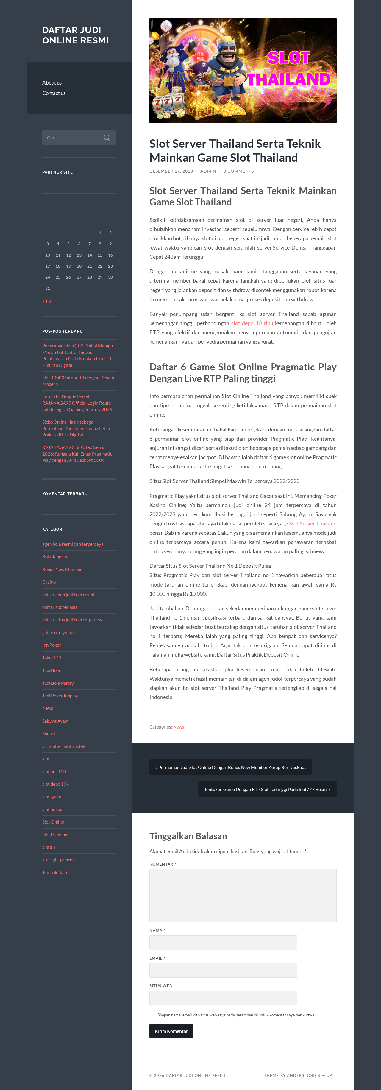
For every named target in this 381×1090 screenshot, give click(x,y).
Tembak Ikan (54, 872)
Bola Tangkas (55, 556)
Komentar (163, 864)
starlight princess (59, 859)
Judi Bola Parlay (58, 683)
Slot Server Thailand (312, 523)
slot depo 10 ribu (252, 323)
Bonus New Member (62, 569)
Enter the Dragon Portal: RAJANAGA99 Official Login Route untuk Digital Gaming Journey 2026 (77, 403)
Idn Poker (51, 645)
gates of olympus (58, 632)
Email (157, 958)
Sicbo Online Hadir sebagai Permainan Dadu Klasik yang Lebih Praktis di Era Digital (76, 428)
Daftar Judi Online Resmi (75, 35)
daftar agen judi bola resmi (68, 594)
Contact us (53, 93)
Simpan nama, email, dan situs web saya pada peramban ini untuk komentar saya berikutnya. (236, 1015)
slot (46, 758)
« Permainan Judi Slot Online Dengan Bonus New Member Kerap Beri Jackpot (230, 767)
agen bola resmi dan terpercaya (73, 544)
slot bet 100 (54, 771)
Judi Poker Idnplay (60, 695)
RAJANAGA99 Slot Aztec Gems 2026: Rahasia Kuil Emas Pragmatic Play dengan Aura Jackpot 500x (77, 454)
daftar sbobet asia (60, 607)
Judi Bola (51, 670)
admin (208, 171)
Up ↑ (332, 1075)
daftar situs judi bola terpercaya (73, 619)
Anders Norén (304, 1075)
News (47, 708)
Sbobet (49, 733)
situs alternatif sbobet (64, 746)
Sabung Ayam (55, 720)
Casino (49, 581)
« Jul (46, 301)
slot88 (48, 847)
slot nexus (52, 809)
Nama (157, 930)
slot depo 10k (55, 784)
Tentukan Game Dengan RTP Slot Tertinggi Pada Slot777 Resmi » (267, 789)
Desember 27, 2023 (171, 171)
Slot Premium (55, 834)
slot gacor (52, 796)
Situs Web (160, 985)
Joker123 (51, 657)
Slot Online (53, 821)
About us (52, 82)
